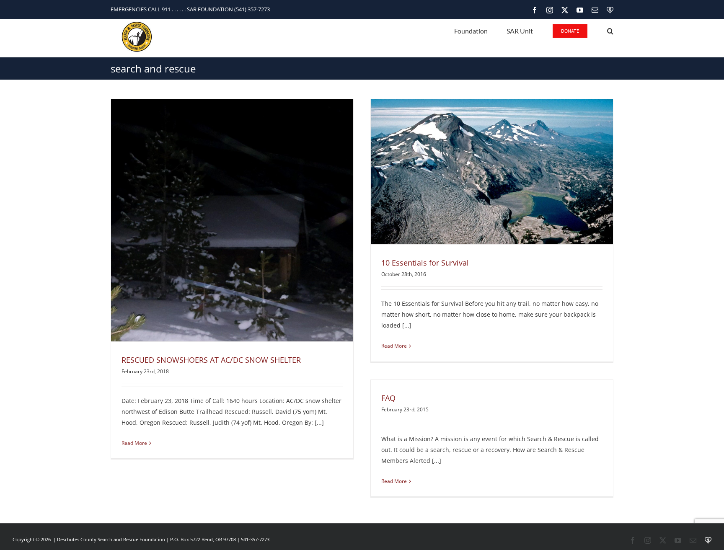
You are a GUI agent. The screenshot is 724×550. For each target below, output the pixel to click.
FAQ (388, 398)
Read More (134, 443)
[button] (610, 30)
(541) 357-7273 (252, 9)
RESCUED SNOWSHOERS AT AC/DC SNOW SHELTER (211, 360)
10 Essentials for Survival (425, 263)
